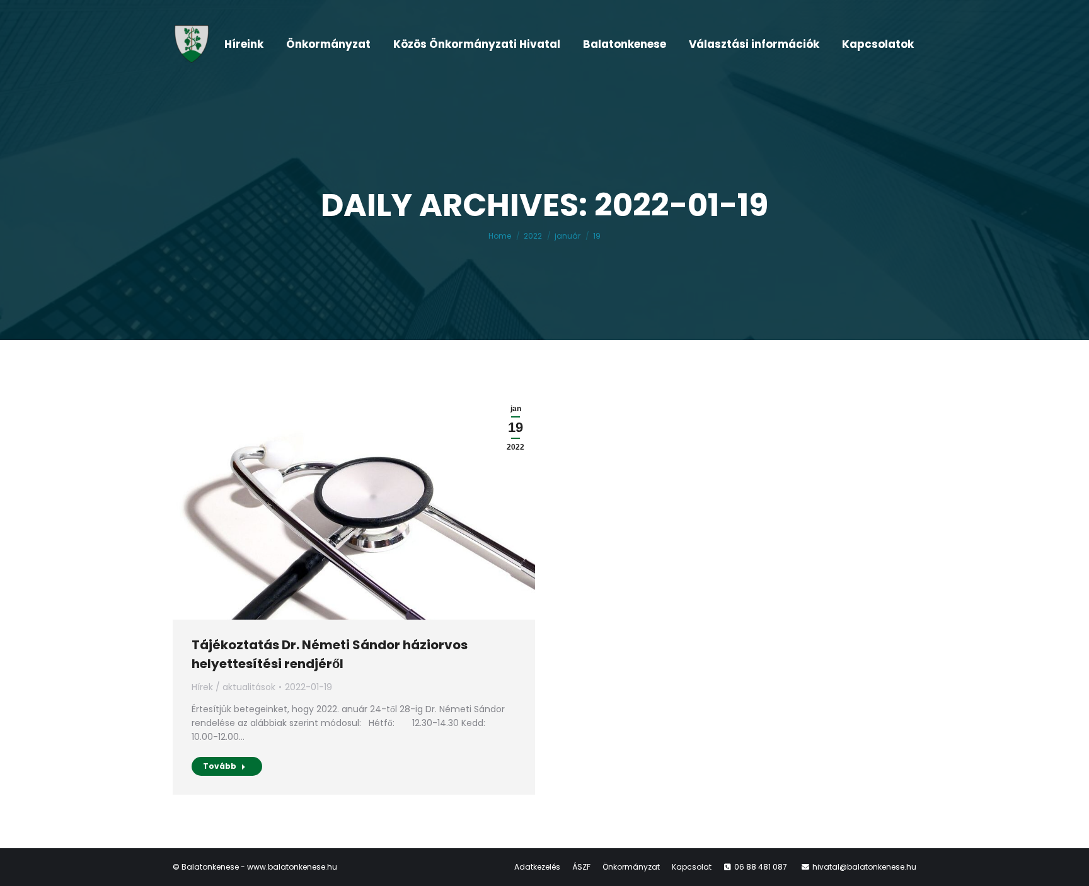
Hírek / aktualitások (233, 687)
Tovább (219, 766)
